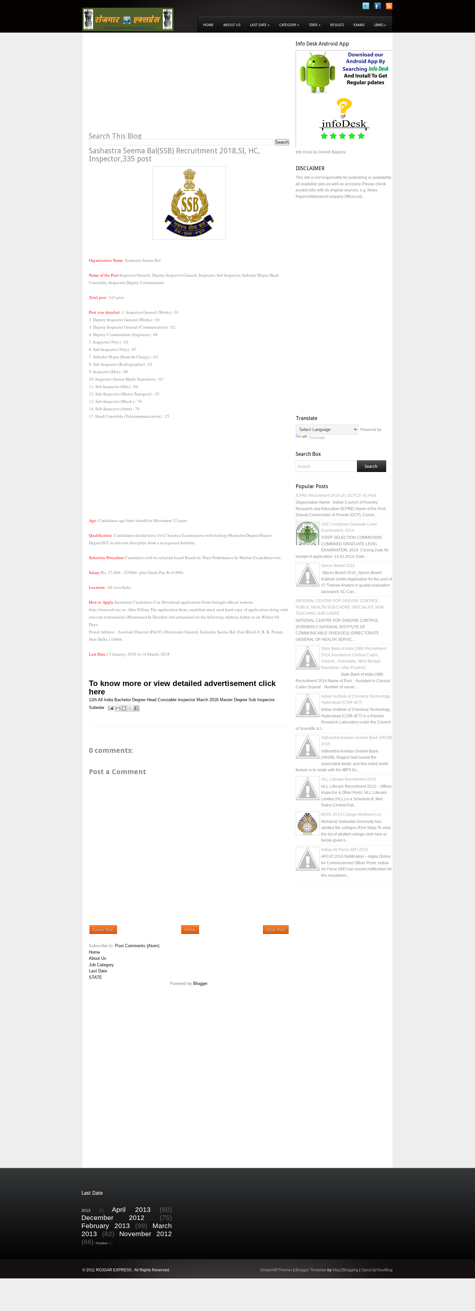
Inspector (186, 699)
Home (208, 25)
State (315, 25)
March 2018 (207, 699)
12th (93, 699)
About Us (231, 25)
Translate (317, 437)
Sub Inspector (261, 699)
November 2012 (145, 1233)
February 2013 (105, 1225)
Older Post (276, 929)
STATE (95, 977)
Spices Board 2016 (338, 565)
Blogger (200, 983)
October (102, 1243)
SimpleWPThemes (276, 1270)
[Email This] (118, 708)
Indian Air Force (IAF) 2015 (344, 849)
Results (337, 25)
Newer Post (103, 929)
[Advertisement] (143, 86)
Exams (359, 25)
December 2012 (112, 1217)
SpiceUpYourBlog (377, 1270)
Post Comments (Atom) (137, 945)
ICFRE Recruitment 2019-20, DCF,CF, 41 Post (336, 495)
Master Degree (233, 699)
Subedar (96, 707)
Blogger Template (310, 1270)
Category (289, 25)
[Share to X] (130, 708)
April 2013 (131, 1209)
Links (380, 25)
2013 (85, 1210)
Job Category (101, 964)
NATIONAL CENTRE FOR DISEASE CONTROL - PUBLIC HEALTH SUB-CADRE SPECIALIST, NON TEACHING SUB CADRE (340, 607)
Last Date (259, 25)
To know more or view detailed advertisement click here (182, 687)
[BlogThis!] (124, 708)
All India (105, 699)
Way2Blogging (345, 1270)
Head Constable (161, 699)
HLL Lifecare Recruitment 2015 (348, 779)
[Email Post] (110, 707)
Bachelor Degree (129, 699)
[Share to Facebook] (136, 708)
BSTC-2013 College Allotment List (351, 814)
